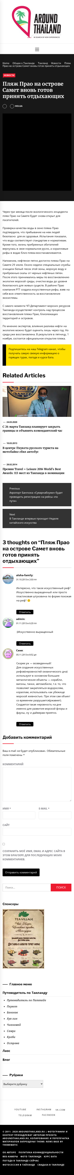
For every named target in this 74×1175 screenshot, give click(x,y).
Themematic (10, 1144)
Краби (11, 1037)
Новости (9, 75)
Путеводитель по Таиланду (25, 993)
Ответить (25, 612)
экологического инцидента (50, 211)
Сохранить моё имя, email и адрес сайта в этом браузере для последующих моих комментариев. (34, 855)
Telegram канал (46, 349)
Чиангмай (14, 1025)
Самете (25, 216)
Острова (13, 1043)
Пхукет (12, 1006)
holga (18, 106)
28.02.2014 (12, 464)
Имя (7, 808)
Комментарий (13, 764)
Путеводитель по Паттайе (26, 1000)
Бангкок (12, 1012)
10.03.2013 (12, 443)
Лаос (6, 1051)
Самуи (11, 1031)
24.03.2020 (12, 422)
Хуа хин (12, 1018)
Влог (6, 1060)
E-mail (44, 808)
